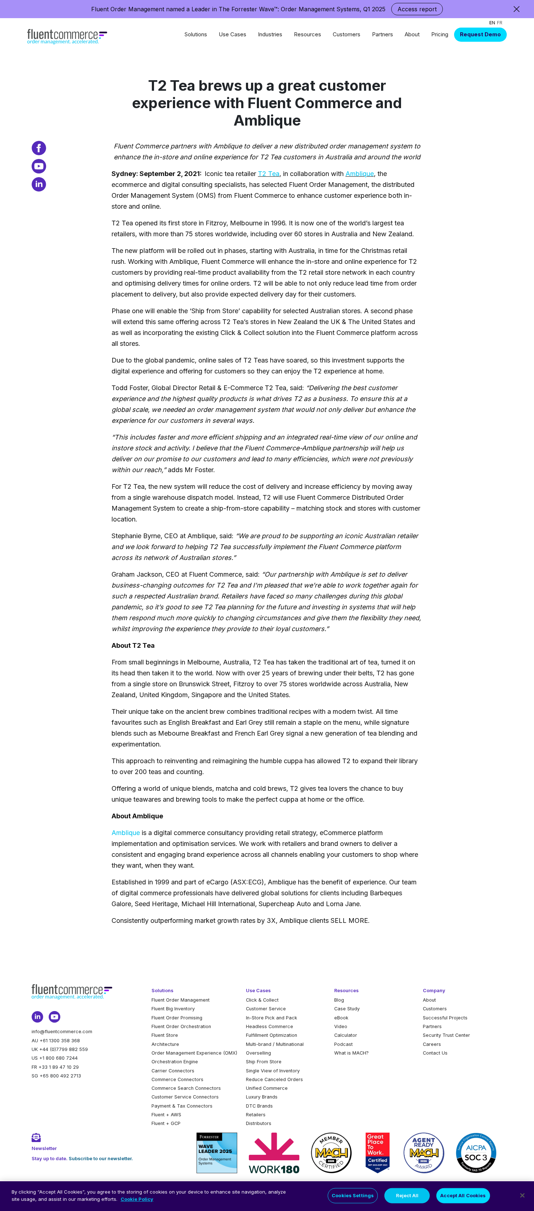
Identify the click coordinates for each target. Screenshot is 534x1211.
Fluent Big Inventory (173, 1008)
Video (340, 1026)
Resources (307, 34)
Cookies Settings (353, 1195)
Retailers (256, 1114)
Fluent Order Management (180, 1000)
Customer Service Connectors (185, 1097)
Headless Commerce (269, 1026)
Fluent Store (164, 1035)
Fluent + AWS (166, 1114)
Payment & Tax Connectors (182, 1106)
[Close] (522, 1195)
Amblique (359, 173)
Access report (417, 9)
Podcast (343, 1044)
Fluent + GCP (166, 1123)
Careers (432, 1044)
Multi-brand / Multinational (275, 1044)
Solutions (196, 34)
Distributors (258, 1123)
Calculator (345, 1035)
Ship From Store (264, 1061)
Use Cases (232, 34)
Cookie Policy (137, 1199)
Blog (339, 1000)
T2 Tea (268, 173)
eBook (341, 1017)
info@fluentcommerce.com (62, 1031)
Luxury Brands (262, 1097)
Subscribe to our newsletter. (101, 1158)
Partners (382, 34)
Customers (346, 34)
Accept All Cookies (463, 1195)
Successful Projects (445, 1017)
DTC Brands (259, 1106)
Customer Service (266, 1008)
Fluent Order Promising (176, 1017)
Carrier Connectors (172, 1070)
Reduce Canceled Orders (274, 1079)
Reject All (407, 1195)
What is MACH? (351, 1053)
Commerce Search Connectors (186, 1088)
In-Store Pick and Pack (271, 1017)
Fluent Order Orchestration (181, 1026)
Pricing (439, 34)
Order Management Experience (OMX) (194, 1053)
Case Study (347, 1008)
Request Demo (480, 34)
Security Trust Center (446, 1035)
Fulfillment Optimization (271, 1035)
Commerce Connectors (177, 1079)
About (412, 34)
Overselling (258, 1053)
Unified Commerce (267, 1088)
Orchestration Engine (174, 1061)
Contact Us (435, 1053)
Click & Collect (262, 1000)
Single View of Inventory (273, 1070)
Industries (270, 34)
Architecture (165, 1044)
